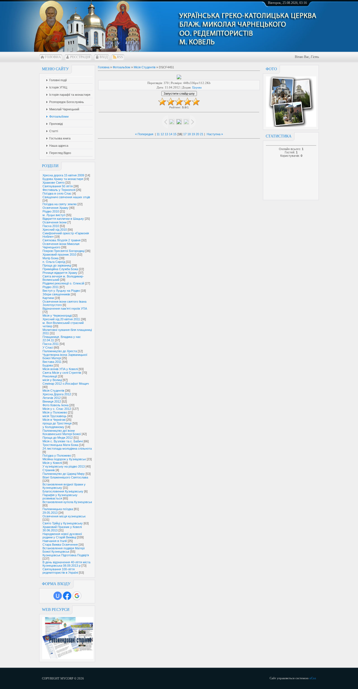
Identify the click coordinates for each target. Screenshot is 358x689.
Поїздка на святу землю (60, 204)
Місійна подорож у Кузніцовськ (64, 459)
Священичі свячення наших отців (66, 197)
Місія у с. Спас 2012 (57, 408)
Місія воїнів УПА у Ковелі (60, 369)
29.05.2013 (50, 512)
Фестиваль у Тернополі (59, 189)
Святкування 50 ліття (58, 186)
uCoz (312, 678)
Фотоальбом (121, 67)
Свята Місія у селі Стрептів (62, 372)
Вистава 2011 (52, 361)
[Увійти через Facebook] (67, 596)
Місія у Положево (55, 412)
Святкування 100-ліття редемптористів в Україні (60, 570)
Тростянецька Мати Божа (60, 445)
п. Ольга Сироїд (54, 261)
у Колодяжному (53, 427)
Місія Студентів (53, 390)
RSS (120, 57)
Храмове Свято (54, 182)
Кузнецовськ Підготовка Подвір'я (66, 555)
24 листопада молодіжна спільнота (67, 448)
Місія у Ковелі (52, 462)
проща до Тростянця (57, 423)
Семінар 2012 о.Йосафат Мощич (66, 383)
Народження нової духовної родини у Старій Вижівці (62, 535)
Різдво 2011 (51, 287)
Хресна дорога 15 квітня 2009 (63, 175)
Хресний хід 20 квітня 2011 (61, 319)
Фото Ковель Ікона (56, 405)
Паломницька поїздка (58, 509)
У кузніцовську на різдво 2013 (64, 466)
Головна (53, 57)
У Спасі (48, 347)
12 (162, 134)
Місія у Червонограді (57, 315)
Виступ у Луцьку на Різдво (61, 290)
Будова (48, 365)
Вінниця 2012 (52, 401)
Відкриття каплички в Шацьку (63, 218)
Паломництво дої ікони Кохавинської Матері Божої (62, 432)
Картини (48, 298)
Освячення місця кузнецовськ (64, 516)
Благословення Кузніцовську (63, 491)
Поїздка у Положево (57, 455)
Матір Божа (50, 258)
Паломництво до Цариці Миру (64, 473)
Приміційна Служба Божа (60, 269)
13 (166, 134)
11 (158, 134)
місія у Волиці (52, 380)
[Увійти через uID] (57, 596)
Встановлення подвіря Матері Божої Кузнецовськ (63, 549)
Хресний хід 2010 (55, 229)
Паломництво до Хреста (60, 351)
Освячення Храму (56, 207)
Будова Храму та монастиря (63, 179)
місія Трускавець (55, 416)
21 (201, 134)
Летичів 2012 (52, 398)
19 (193, 134)
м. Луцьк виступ (54, 215)
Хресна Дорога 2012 (57, 394)
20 (197, 134)
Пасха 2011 (51, 343)
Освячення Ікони (55, 222)
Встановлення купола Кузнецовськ (67, 502)
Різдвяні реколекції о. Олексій (63, 283)
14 (170, 134)
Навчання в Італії (55, 541)
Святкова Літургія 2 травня (62, 240)
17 (185, 134)
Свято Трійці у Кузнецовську (63, 523)
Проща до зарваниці (57, 265)
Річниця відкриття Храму (60, 272)
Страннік (49, 470)
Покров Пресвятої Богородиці (63, 251)
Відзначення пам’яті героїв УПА (65, 308)
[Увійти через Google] (76, 595)
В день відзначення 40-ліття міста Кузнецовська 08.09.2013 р (66, 563)
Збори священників (56, 294)
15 (174, 134)
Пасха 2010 (51, 226)
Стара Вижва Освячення (60, 544)
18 (189, 134)
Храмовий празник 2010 (59, 254)
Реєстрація (80, 57)
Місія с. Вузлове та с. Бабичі (63, 441)
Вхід (104, 57)
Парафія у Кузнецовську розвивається (60, 496)
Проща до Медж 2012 (58, 437)
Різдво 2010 (51, 211)
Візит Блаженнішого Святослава (65, 477)
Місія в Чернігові (54, 419)
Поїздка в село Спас (57, 193)
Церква (197, 87)
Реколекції (50, 376)
